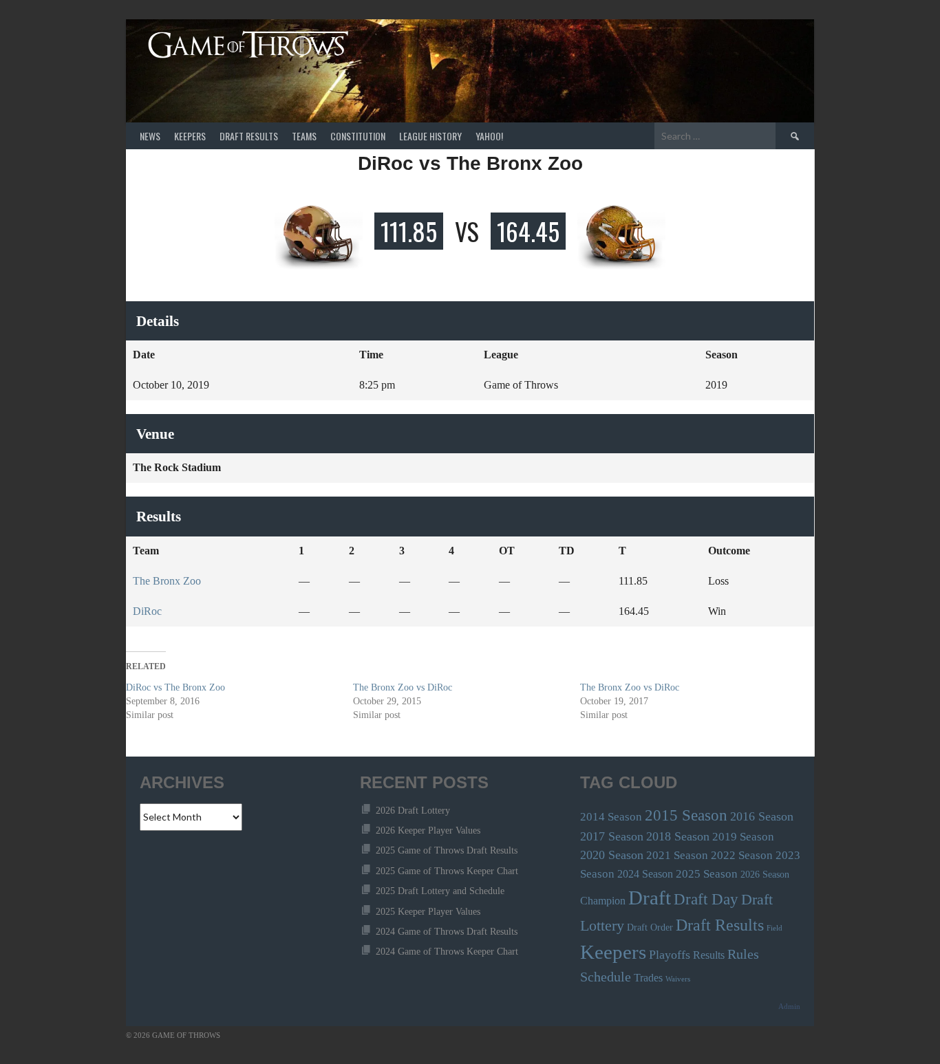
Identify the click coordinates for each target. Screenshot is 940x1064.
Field (774, 928)
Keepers (190, 136)
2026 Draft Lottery (413, 810)
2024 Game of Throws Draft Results (446, 931)
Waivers (677, 979)
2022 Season (742, 855)
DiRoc (147, 611)
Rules (743, 954)
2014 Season (611, 816)
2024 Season (645, 874)
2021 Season (677, 855)
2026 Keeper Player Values (428, 830)
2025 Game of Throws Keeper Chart (447, 871)
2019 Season (743, 836)
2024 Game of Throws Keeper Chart (447, 951)
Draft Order (650, 927)
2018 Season (677, 836)
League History (430, 136)
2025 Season (707, 873)
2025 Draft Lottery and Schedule (440, 891)
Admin (789, 1006)
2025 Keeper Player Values (428, 911)
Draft (649, 898)
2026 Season (764, 874)
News (150, 136)
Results (709, 955)
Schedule (605, 977)
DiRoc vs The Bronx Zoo (175, 687)
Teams (304, 136)
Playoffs (669, 955)
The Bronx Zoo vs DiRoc (402, 687)
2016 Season (761, 816)
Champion (603, 900)
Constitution (357, 136)
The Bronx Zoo (167, 581)
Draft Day (706, 899)
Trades (648, 978)
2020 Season (611, 855)
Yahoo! (489, 136)
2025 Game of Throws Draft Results (446, 850)
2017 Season (611, 836)
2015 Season (686, 815)
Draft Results (249, 136)
